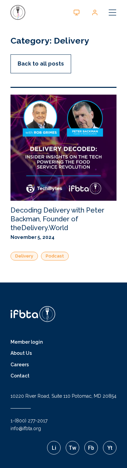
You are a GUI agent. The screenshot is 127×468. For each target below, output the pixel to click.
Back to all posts (41, 63)
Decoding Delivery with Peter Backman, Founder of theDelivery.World (57, 219)
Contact (19, 375)
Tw (72, 448)
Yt (109, 448)
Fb (91, 448)
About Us (21, 353)
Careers (19, 364)
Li (54, 448)
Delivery (24, 255)
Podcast (55, 255)
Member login (26, 342)
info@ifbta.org (25, 428)
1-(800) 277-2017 (28, 420)
